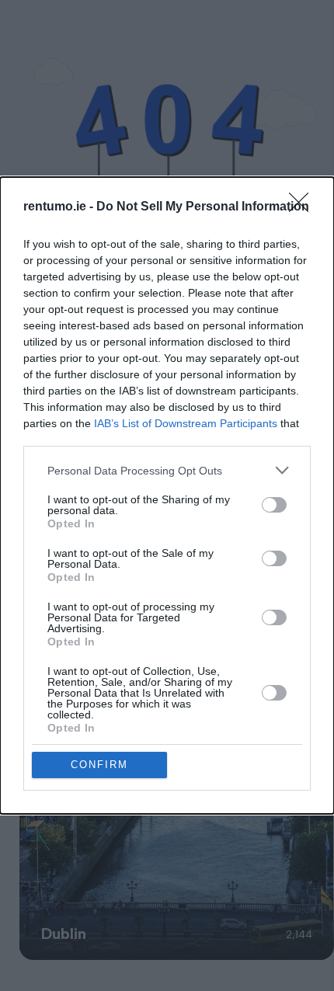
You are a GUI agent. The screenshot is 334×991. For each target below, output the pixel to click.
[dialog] (167, 495)
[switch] (274, 505)
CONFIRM (99, 764)
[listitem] (167, 470)
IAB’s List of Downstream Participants (185, 423)
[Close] (303, 207)
